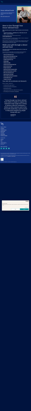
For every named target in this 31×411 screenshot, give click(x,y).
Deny (15, 209)
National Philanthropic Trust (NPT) (10, 70)
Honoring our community (4, 135)
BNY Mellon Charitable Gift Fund (9, 57)
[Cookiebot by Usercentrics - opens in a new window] (26, 201)
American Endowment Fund (9, 54)
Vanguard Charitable (7, 79)
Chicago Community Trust (8, 59)
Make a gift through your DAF (5, 16)
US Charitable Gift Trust (8, 77)
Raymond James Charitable (8, 74)
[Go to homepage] (2, 126)
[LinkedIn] (9, 148)
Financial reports (3, 134)
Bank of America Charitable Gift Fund (10, 56)
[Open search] (28, 1)
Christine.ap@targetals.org (7, 36)
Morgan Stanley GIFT (7, 67)
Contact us (2, 139)
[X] (6, 148)
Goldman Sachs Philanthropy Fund (10, 64)
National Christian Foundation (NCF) (10, 69)
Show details (26, 207)
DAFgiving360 (6, 61)
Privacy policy (2, 132)
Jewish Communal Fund (8, 66)
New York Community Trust (9, 72)
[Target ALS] (2, 2)
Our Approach (2, 128)
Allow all (24, 209)
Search (1, 140)
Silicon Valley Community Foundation (10, 75)
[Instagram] (4, 148)
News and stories (3, 131)
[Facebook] (1, 148)
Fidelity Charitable (7, 62)
